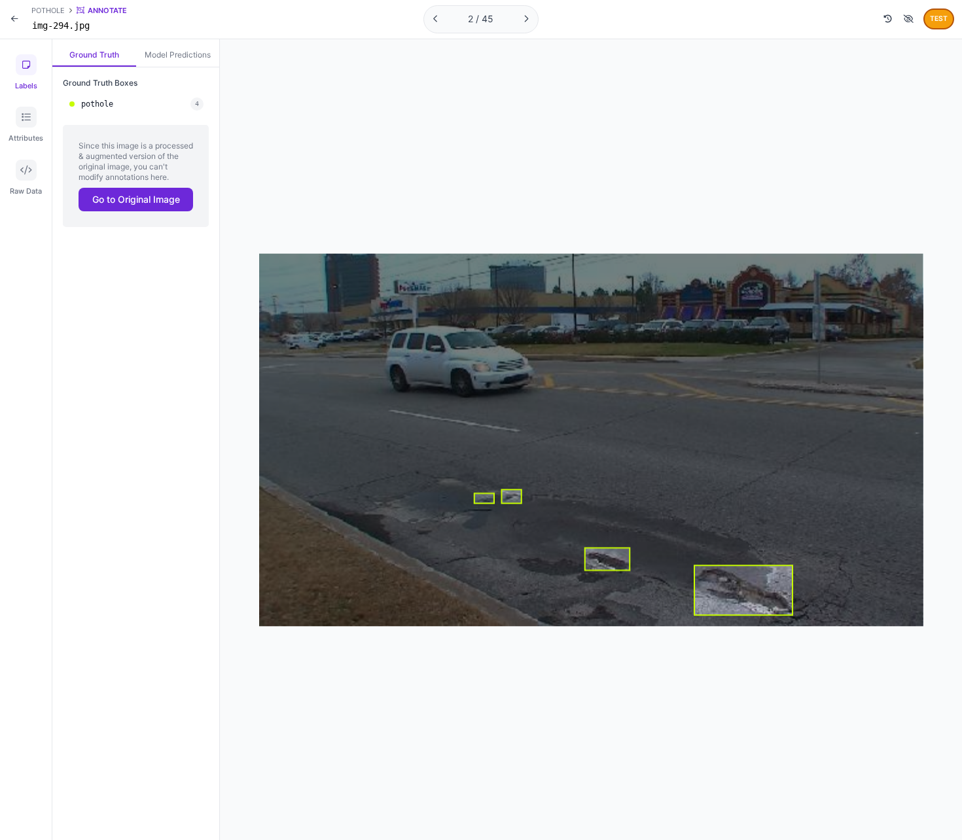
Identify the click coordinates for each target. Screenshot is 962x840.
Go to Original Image (136, 199)
